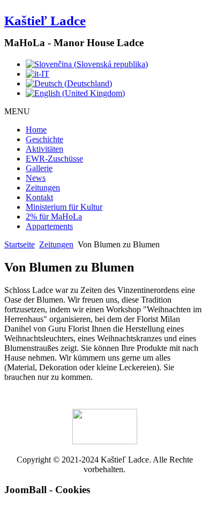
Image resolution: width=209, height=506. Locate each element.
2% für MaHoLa (54, 216)
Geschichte (44, 139)
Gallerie (39, 168)
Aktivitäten (44, 148)
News (36, 177)
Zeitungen (43, 187)
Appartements (49, 226)
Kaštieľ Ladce (45, 20)
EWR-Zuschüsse (54, 158)
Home (36, 129)
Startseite (19, 244)
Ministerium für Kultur (64, 206)
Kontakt (39, 197)
